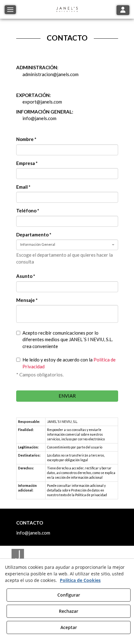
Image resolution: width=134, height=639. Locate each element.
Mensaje (27, 300)
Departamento (33, 234)
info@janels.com (39, 118)
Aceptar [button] (68, 627)
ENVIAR (67, 396)
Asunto (25, 276)
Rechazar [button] (68, 611)
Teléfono (27, 210)
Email (23, 187)
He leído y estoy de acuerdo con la (69, 363)
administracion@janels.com (50, 74)
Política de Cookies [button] (80, 580)
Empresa (27, 163)
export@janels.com (42, 101)
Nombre (26, 139)
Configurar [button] (68, 595)
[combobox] (67, 245)
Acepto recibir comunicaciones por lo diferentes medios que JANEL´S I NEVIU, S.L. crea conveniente (67, 339)
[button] (67, 9)
